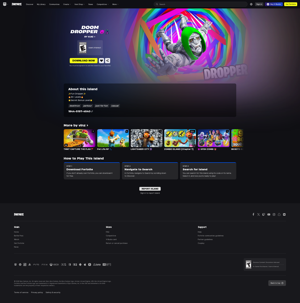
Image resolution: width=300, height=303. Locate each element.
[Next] (237, 139)
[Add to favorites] (101, 60)
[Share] (107, 60)
